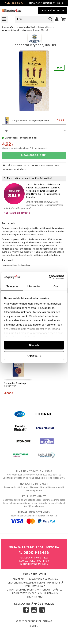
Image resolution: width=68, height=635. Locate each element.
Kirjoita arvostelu (46, 165)
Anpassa (32, 355)
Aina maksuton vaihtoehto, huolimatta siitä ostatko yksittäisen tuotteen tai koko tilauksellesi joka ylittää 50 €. (34, 474)
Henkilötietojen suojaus (27, 593)
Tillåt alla (34, 345)
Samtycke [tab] (12, 286)
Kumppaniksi (51, 593)
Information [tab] (34, 286)
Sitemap (47, 621)
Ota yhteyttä (55, 583)
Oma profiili (19, 579)
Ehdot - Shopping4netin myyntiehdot (28, 590)
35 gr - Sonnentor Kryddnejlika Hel (38, 120)
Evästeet (58, 590)
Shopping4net (8, 27)
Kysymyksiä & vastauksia (43, 579)
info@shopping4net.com (34, 564)
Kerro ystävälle (15, 169)
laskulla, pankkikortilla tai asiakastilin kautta (34, 514)
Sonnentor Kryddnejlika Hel (35, 30)
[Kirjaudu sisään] (57, 19)
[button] (63, 19)
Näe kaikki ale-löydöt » (17, 213)
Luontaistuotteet (27, 27)
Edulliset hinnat (35, 586)
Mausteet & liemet (10, 30)
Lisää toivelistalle (17, 165)
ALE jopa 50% (14, 3)
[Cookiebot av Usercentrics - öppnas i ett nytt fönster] (49, 277)
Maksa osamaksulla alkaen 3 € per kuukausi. (25, 148)
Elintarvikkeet (44, 27)
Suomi (33, 626)
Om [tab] (56, 286)
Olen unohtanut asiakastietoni (26, 583)
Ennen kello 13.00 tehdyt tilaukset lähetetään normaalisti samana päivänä (34, 487)
